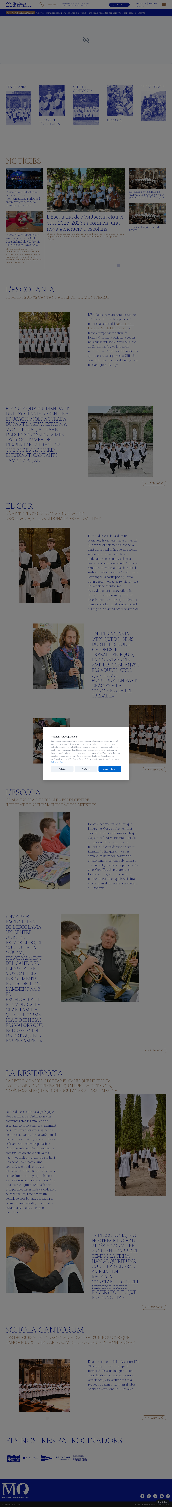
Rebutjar (62, 769)
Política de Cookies (59, 762)
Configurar (86, 769)
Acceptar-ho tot (109, 769)
